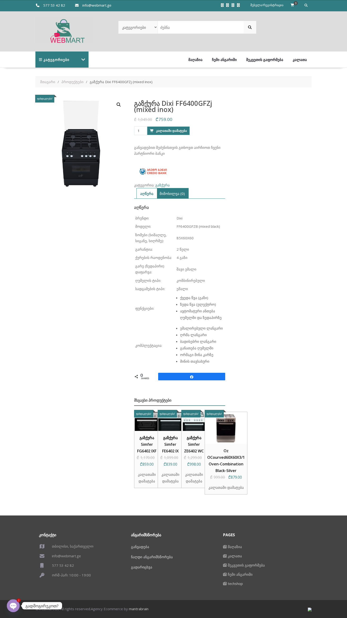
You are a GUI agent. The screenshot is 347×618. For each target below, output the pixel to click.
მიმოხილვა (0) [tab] (172, 193)
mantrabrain (138, 608)
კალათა (300, 59)
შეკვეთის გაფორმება (264, 59)
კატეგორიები (56, 59)
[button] (118, 104)
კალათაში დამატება (171, 131)
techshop (235, 583)
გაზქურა (162, 185)
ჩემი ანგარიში (224, 59)
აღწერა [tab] (146, 193)
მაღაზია (195, 59)
